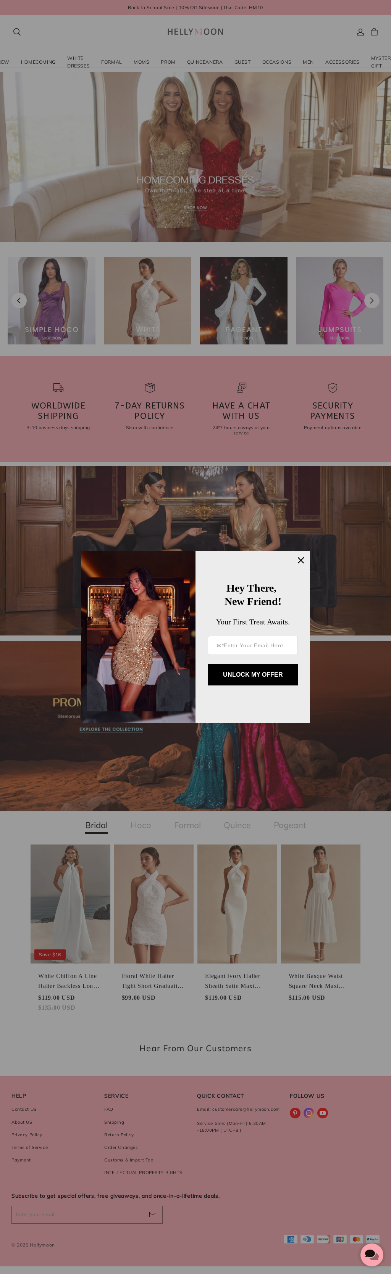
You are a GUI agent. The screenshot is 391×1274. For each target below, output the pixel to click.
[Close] (301, 560)
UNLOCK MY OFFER (253, 674)
